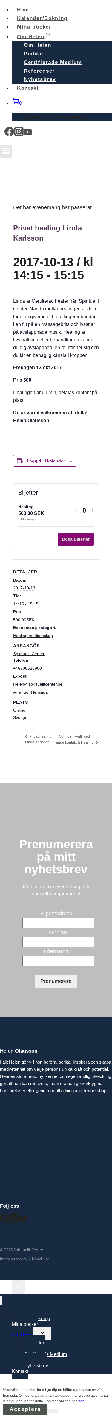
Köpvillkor (40, 1259)
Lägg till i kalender (46, 460)
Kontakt (28, 88)
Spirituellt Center (29, 653)
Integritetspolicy (13, 1259)
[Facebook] (9, 133)
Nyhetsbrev (36, 1365)
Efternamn (56, 951)
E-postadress (56, 914)
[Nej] (52, 1411)
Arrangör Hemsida (30, 692)
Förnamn (56, 933)
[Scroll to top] (6, 1287)
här (80, 1401)
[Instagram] (19, 133)
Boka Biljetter (76, 539)
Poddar (34, 54)
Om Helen (37, 45)
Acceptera (25, 1409)
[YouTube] (28, 133)
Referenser (39, 71)
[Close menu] (1, 1300)
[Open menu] (6, 151)
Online (19, 710)
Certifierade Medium (53, 62)
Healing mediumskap (33, 635)
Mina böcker (25, 1324)
